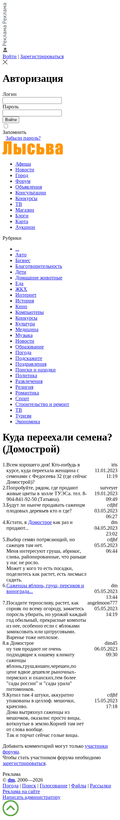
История (24, 300)
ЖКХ (21, 289)
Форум (22, 181)
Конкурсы (26, 198)
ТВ (18, 204)
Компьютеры (29, 312)
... (17, 249)
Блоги (21, 215)
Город (21, 175)
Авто (21, 254)
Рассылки (100, 785)
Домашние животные (38, 277)
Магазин (24, 210)
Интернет (25, 295)
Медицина (26, 329)
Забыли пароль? (23, 138)
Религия (24, 387)
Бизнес (22, 260)
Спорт (22, 398)
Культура (25, 323)
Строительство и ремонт (42, 404)
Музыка (24, 335)
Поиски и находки (35, 369)
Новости (24, 169)
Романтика (27, 392)
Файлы (78, 785)
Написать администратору (31, 797)
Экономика (27, 421)
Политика (26, 375)
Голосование (54, 785)
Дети (20, 272)
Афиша (23, 164)
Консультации (30, 192)
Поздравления (30, 364)
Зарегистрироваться (42, 56)
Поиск (29, 785)
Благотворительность (38, 266)
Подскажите (28, 358)
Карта (21, 221)
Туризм (23, 415)
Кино (21, 306)
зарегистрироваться (24, 763)
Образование (29, 346)
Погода (23, 352)
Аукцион (25, 227)
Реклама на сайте (21, 791)
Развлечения (29, 381)
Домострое (40, 522)
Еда (19, 283)
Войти (10, 56)
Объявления (28, 187)
